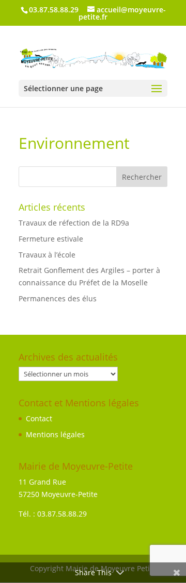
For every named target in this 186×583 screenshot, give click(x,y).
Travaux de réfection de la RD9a (74, 223)
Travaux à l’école (47, 255)
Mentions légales (55, 434)
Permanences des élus (58, 298)
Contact (39, 418)
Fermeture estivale (51, 239)
